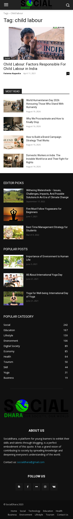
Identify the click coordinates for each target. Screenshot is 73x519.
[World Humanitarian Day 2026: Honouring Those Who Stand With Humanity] (13, 105)
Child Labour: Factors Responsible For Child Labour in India (35, 66)
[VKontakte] (53, 486)
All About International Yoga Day (44, 274)
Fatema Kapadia (12, 73)
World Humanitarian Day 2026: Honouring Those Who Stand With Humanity (45, 104)
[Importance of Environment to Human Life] (13, 262)
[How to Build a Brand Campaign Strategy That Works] (13, 142)
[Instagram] (45, 486)
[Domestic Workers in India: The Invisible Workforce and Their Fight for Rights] (13, 160)
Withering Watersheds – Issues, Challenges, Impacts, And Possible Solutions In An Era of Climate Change (47, 194)
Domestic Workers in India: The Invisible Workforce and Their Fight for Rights (47, 159)
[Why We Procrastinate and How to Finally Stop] (13, 124)
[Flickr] (36, 486)
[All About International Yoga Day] (13, 280)
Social (7, 58)
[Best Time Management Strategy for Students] (13, 232)
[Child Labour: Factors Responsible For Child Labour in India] (36, 43)
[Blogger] (19, 486)
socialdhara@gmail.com (30, 462)
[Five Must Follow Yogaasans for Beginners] (13, 214)
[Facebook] (27, 486)
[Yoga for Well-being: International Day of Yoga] (13, 298)
